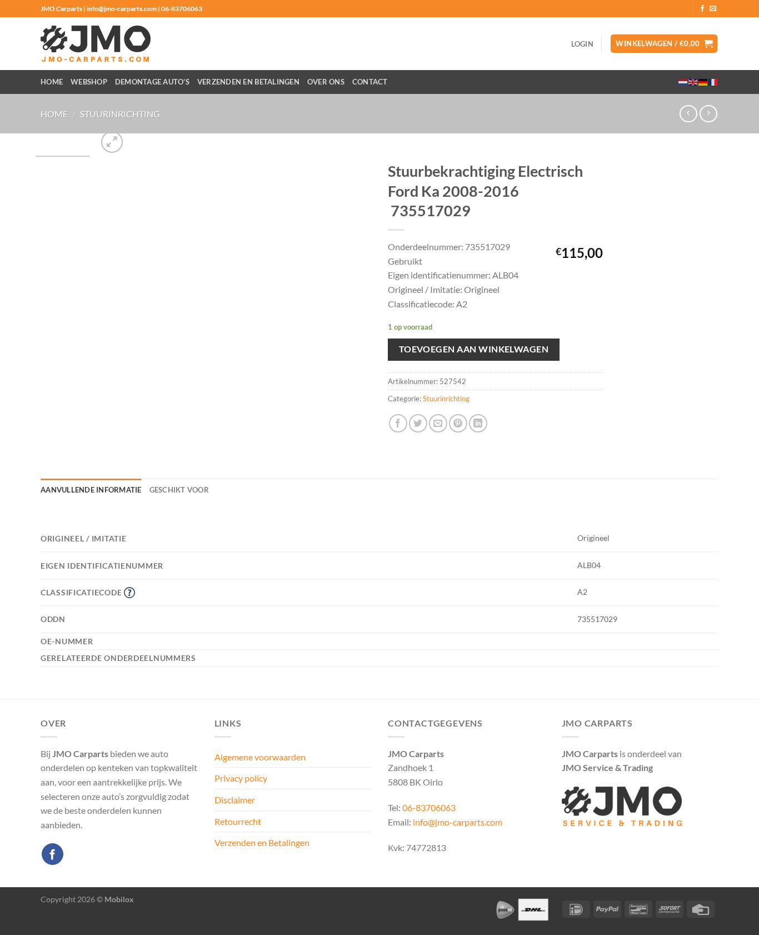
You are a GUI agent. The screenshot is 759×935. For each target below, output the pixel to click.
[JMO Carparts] (96, 44)
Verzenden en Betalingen (248, 81)
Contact (370, 81)
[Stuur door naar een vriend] (438, 423)
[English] (693, 81)
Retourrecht (237, 821)
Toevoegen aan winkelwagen (474, 349)
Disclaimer (234, 799)
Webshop (89, 81)
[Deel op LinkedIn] (478, 423)
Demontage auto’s (152, 81)
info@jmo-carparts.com (457, 822)
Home (52, 81)
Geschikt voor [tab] (179, 489)
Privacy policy (240, 778)
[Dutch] (683, 81)
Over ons (325, 81)
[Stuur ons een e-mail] (713, 9)
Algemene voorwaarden (260, 757)
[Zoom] (112, 142)
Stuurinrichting (120, 113)
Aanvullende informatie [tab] (91, 489)
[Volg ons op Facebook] (702, 9)
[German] (703, 81)
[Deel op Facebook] (398, 423)
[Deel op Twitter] (418, 423)
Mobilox (119, 899)
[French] (713, 81)
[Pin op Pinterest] (458, 423)
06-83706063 (429, 807)
